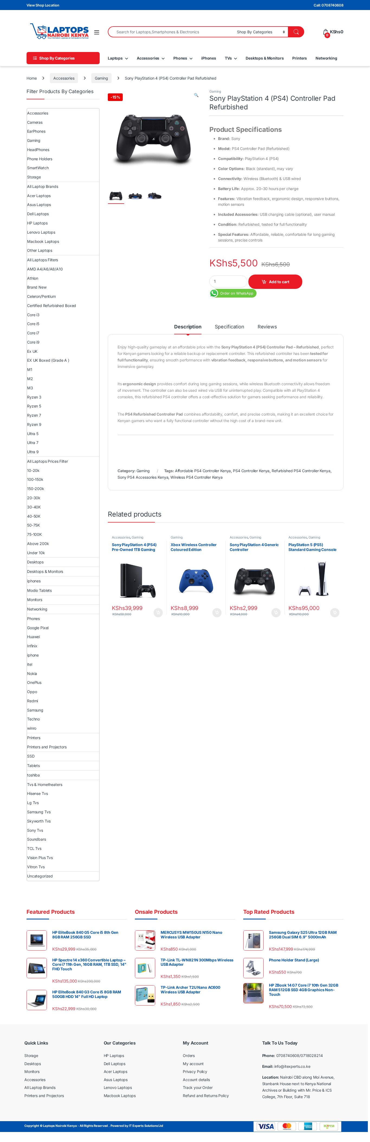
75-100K (34, 534)
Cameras (35, 122)
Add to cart (279, 281)
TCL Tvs (34, 848)
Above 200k (38, 543)
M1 (29, 369)
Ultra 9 (33, 451)
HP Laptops (37, 223)
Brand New (37, 287)
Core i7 (33, 333)
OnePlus (34, 682)
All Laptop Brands (42, 186)
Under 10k (36, 552)
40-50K (33, 516)
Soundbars (36, 839)
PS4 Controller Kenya (251, 470)
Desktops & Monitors (265, 58)
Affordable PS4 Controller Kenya (203, 470)
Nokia (32, 673)
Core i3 (33, 314)
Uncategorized (40, 876)
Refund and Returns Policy (206, 1095)
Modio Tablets (39, 590)
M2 (30, 378)
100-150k (35, 479)
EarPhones (36, 131)
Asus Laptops (39, 204)
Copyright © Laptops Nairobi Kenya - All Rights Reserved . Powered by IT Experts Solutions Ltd (93, 1126)
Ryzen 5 (34, 406)
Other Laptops (39, 250)
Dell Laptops (38, 213)
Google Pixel (37, 627)
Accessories (148, 58)
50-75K (33, 525)
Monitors (34, 599)
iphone (33, 655)
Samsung (35, 710)
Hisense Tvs (37, 793)
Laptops (115, 58)
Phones (180, 58)
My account (193, 1063)
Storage (34, 177)
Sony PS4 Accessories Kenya (143, 477)
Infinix (32, 646)
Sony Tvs (35, 830)
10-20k (33, 470)
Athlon (32, 278)
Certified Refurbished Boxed (51, 305)
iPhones (208, 58)
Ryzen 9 (34, 424)
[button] (196, 95)
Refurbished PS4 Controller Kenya (301, 470)
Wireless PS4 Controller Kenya (196, 477)
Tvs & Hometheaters (44, 784)
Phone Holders (39, 158)
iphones (34, 581)
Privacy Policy (195, 1071)
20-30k (33, 497)
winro (31, 728)
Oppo (32, 691)
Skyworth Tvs (39, 821)
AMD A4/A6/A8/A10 (45, 269)
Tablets (33, 765)
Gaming (101, 78)
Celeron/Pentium (41, 296)
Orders (189, 1055)
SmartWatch (38, 167)
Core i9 (33, 342)
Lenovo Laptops (41, 232)
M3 (30, 388)
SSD (31, 756)
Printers (299, 58)
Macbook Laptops (43, 241)
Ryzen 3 (34, 397)
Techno (33, 719)
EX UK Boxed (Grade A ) (48, 360)
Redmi (32, 701)
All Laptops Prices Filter (47, 461)
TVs (228, 58)
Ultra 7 (32, 442)
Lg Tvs (33, 802)
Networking (326, 58)
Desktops (35, 562)
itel (29, 664)
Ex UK (32, 351)
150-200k (35, 488)
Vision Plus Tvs (40, 857)
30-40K (34, 507)
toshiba (33, 775)
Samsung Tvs (38, 812)
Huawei (33, 636)
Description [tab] (187, 326)
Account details (196, 1079)
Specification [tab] (229, 326)
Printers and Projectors (47, 747)
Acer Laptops (39, 195)
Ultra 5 (32, 433)
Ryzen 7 (34, 415)
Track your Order (198, 1087)
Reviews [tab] (267, 326)
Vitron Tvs (36, 866)
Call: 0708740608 (328, 5)
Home (32, 78)
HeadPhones (38, 149)
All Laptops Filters (42, 259)
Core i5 (33, 323)
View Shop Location (43, 5)
